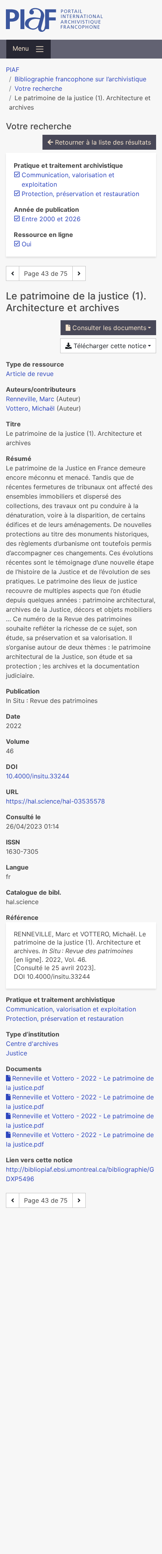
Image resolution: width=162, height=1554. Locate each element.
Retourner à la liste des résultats (102, 142)
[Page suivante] (79, 273)
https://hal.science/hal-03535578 (55, 801)
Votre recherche (38, 88)
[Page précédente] (12, 273)
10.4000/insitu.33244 (37, 776)
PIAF (12, 69)
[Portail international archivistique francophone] (81, 20)
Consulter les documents (108, 328)
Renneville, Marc (30, 399)
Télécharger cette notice (109, 346)
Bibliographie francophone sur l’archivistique (80, 79)
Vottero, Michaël (30, 408)
